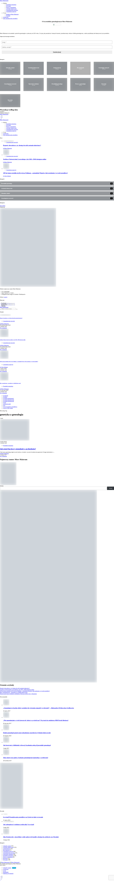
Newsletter (2, 205)
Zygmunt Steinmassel (8, 398)
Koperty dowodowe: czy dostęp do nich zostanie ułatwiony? (22, 145)
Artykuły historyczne (11, 8)
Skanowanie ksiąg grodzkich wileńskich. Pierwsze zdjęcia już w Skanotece (18, 693)
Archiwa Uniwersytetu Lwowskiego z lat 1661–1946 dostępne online (24, 159)
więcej (5, 297)
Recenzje (5, 858)
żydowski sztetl (7, 404)
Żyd (4, 405)
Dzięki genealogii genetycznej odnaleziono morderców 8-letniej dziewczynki (27, 733)
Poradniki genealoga (11, 4)
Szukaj (1, 486)
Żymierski (5, 395)
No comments (3, 328)
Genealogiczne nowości (12, 10)
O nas (4, 870)
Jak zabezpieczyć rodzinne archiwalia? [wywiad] (18, 824)
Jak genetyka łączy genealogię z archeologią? (18, 449)
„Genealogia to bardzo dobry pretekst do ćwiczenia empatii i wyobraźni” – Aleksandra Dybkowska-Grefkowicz (38, 708)
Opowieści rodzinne (8, 854)
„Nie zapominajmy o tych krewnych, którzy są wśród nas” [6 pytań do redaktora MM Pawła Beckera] (35, 720)
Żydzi (4, 402)
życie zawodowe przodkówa (10, 406)
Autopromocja (6, 848)
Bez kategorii (6, 850)
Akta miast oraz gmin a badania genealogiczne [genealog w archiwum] (25, 757)
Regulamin (5, 872)
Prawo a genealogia (11, 7)
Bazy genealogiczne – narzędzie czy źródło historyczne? (10, 383)
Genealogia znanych (11, 11)
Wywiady (8, 6)
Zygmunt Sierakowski (8, 399)
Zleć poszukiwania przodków (10, 18)
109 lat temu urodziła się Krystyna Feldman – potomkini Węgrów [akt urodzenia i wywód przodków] (35, 173)
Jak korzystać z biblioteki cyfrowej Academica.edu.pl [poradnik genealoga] (27, 745)
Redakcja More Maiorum (12, 14)
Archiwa (2, 111)
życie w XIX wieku (8, 408)
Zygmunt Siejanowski (8, 401)
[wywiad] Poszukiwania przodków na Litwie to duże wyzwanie (23, 817)
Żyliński (5, 397)
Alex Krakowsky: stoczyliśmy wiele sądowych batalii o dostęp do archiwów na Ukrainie (31, 837)
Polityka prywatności (8, 873)
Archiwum (5, 17)
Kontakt (8, 15)
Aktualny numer (7, 846)
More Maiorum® (4, 0)
